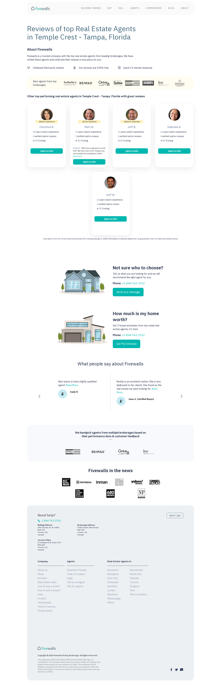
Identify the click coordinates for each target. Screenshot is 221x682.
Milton (110, 602)
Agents (134, 8)
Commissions (154, 8)
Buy (109, 8)
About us (42, 569)
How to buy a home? (49, 586)
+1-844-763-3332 (133, 283)
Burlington (113, 574)
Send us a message (128, 292)
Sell (121, 8)
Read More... (72, 385)
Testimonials (44, 602)
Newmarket (136, 569)
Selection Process (76, 569)
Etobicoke (112, 582)
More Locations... (139, 594)
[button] (39, 396)
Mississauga (114, 598)
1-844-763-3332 (51, 520)
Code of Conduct (76, 574)
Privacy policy (45, 610)
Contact (42, 598)
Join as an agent (76, 582)
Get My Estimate (126, 344)
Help (40, 594)
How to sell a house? (49, 590)
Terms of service (47, 606)
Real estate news (47, 582)
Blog (171, 8)
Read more (77, 156)
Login (70, 578)
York (132, 590)
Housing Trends (91, 8)
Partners (42, 578)
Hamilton (112, 586)
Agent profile (46, 151)
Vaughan (135, 586)
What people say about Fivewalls (110, 364)
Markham (112, 594)
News (41, 574)
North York (136, 574)
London (111, 590)
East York (112, 578)
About (185, 8)
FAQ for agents (75, 586)
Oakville (134, 578)
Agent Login (175, 515)
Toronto (134, 582)
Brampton (112, 569)
